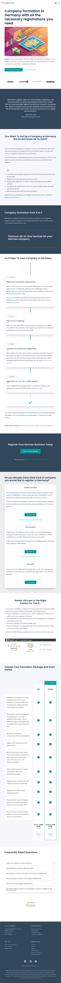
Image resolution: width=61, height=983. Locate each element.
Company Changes (36, 932)
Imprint (33, 948)
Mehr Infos (51, 640)
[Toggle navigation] (59, 3)
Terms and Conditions (37, 952)
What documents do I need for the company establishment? (24, 878)
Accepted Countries (36, 954)
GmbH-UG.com (35, 966)
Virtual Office (35, 930)
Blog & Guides (8, 948)
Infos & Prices (30, 514)
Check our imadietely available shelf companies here (36, 425)
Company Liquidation (36, 934)
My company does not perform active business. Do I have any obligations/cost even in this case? (29, 889)
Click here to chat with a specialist (35, 459)
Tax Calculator (8, 946)
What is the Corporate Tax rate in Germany (19, 863)
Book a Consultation (36, 929)
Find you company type (11, 944)
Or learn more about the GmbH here (30, 520)
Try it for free (30, 582)
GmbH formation (9, 930)
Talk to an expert (31, 70)
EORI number (38, 388)
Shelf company (8, 934)
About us (33, 944)
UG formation (8, 932)
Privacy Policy (35, 950)
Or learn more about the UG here (30, 557)
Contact (33, 946)
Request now (38, 834)
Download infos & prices (13, 69)
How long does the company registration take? (20, 868)
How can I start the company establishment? (19, 883)
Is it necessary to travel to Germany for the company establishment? (26, 873)
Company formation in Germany (13, 929)
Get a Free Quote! (30, 451)
